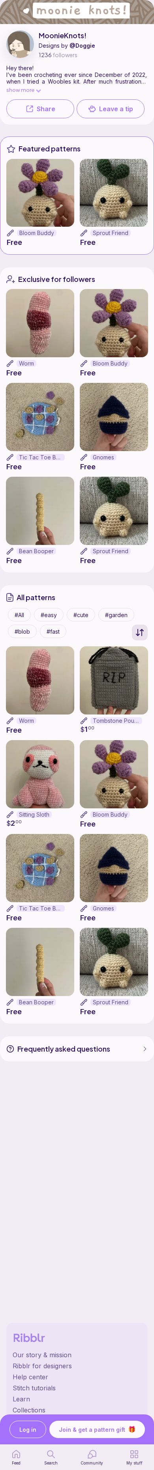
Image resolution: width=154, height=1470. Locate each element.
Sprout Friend (110, 232)
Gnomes (103, 457)
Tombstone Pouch (117, 720)
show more (20, 89)
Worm (26, 363)
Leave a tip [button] (116, 109)
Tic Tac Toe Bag (41, 457)
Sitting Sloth (34, 814)
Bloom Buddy (36, 232)
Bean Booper (36, 551)
